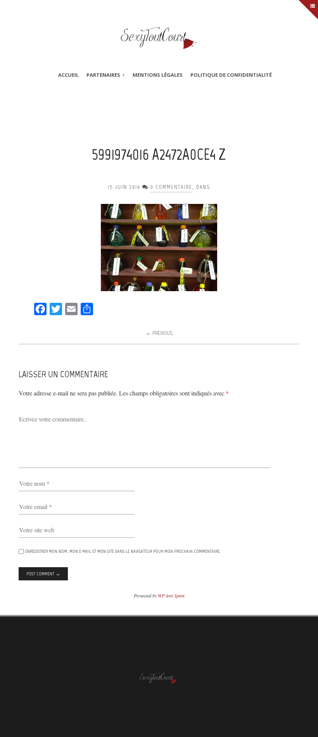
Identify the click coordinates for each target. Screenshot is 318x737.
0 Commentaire (171, 187)
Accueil (68, 74)
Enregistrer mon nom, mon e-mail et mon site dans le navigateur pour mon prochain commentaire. (123, 551)
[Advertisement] (160, 117)
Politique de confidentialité (231, 74)
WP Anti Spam (171, 595)
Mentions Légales (158, 74)
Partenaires (103, 74)
